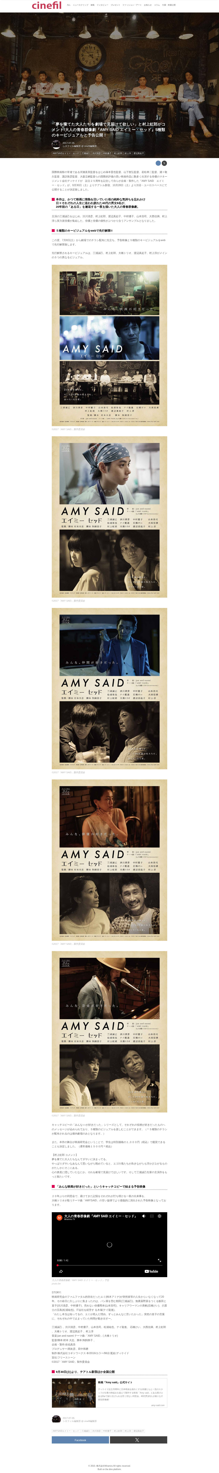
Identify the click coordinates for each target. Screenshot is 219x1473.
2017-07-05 (69, 143)
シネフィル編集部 (72, 146)
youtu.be (56, 1283)
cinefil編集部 (90, 146)
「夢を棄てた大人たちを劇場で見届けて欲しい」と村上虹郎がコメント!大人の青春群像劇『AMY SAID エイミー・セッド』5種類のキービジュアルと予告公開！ (109, 129)
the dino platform (113, 1469)
